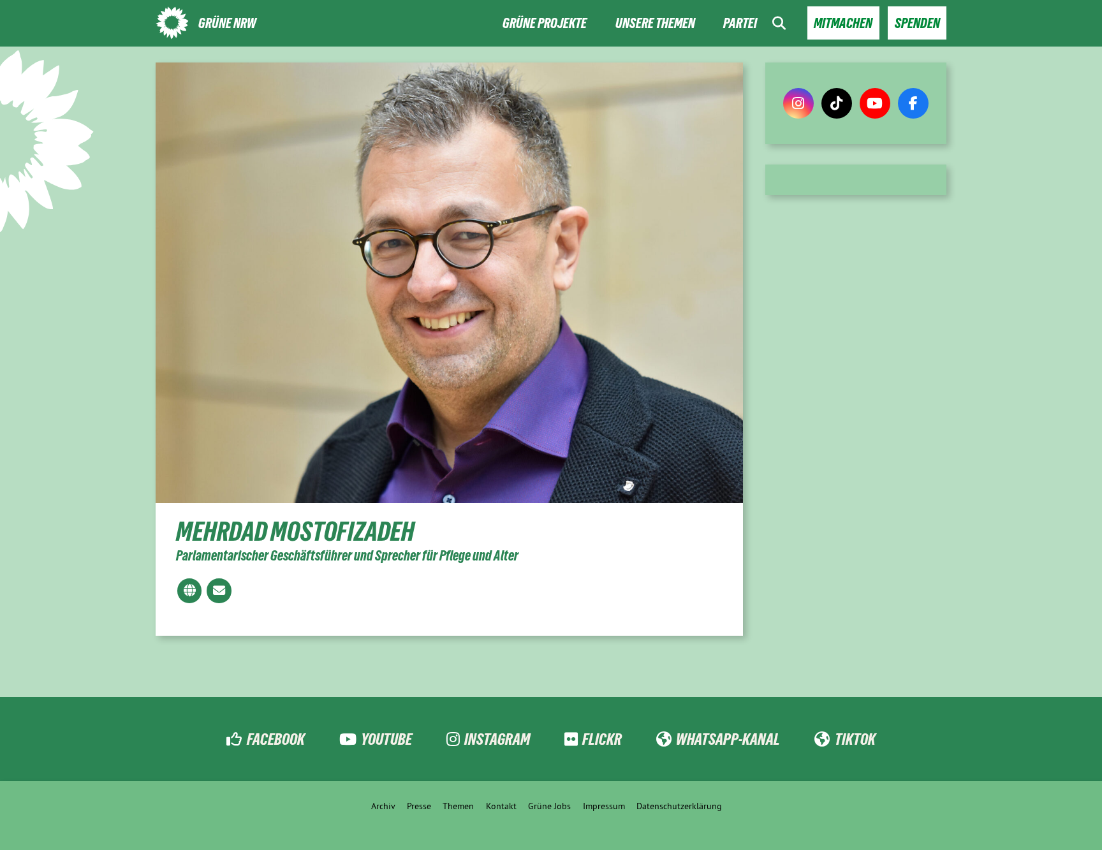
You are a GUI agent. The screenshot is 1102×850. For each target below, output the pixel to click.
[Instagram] (798, 103)
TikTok (855, 739)
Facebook (275, 739)
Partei (740, 23)
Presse (419, 806)
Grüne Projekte (545, 23)
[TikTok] (836, 103)
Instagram (497, 739)
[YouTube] (875, 103)
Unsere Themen (655, 23)
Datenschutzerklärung (679, 806)
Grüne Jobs (549, 806)
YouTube (386, 739)
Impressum (604, 806)
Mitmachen (843, 23)
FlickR (602, 739)
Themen (458, 806)
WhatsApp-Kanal (728, 739)
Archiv (383, 806)
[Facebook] (913, 103)
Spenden (917, 23)
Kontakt (501, 806)
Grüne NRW (227, 23)
